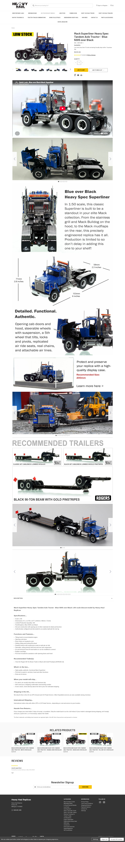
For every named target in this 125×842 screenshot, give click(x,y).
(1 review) (83, 55)
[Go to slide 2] (110, 159)
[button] (90, 55)
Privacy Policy (85, 801)
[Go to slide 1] (58, 181)
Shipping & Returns (86, 805)
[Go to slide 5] (64, 181)
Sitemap (83, 810)
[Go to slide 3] (61, 181)
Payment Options (86, 807)
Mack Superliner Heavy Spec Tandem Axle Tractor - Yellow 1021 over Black (101, 749)
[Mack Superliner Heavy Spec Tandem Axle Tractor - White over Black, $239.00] (23, 739)
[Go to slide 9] (14, 413)
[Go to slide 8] (67, 435)
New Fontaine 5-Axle (18, 13)
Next (70, 70)
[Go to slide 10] (14, 572)
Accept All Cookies (116, 839)
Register (105, 5)
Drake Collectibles (54, 17)
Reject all (104, 839)
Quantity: (77, 59)
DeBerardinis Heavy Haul (71, 17)
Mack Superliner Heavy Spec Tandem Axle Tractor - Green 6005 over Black (75, 749)
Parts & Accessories (107, 17)
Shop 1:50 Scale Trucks (87, 13)
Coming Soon (73, 13)
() (113, 5)
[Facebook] (75, 75)
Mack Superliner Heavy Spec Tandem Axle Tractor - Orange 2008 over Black (49, 749)
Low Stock (62, 13)
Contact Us (94, 17)
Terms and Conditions (87, 803)
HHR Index (84, 17)
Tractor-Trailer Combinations (37, 17)
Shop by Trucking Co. (18, 17)
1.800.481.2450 (17, 810)
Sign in (99, 5)
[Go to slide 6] (14, 159)
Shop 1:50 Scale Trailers (106, 13)
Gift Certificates (68, 830)
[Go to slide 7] (65, 435)
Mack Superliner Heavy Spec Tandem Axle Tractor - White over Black (22, 749)
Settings (95, 839)
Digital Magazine (62, 22)
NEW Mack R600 (32, 13)
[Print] (81, 75)
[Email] (78, 75)
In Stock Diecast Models (48, 13)
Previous (12, 70)
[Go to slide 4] (63, 181)
